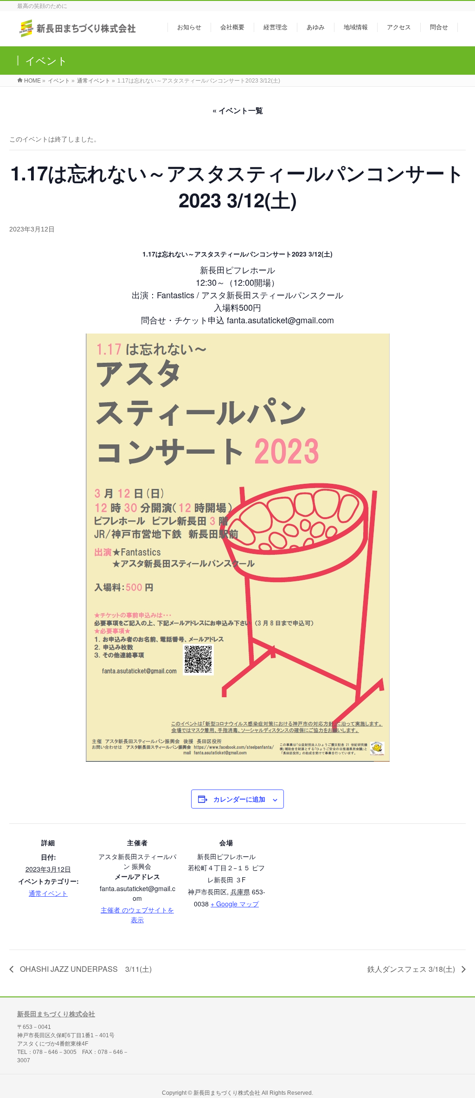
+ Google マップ (235, 903)
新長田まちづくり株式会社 (56, 1014)
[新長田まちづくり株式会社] (78, 34)
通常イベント (48, 893)
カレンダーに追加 (239, 798)
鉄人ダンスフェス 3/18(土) (412, 968)
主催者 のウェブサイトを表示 (137, 914)
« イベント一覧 (237, 110)
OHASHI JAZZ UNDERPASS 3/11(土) (85, 968)
